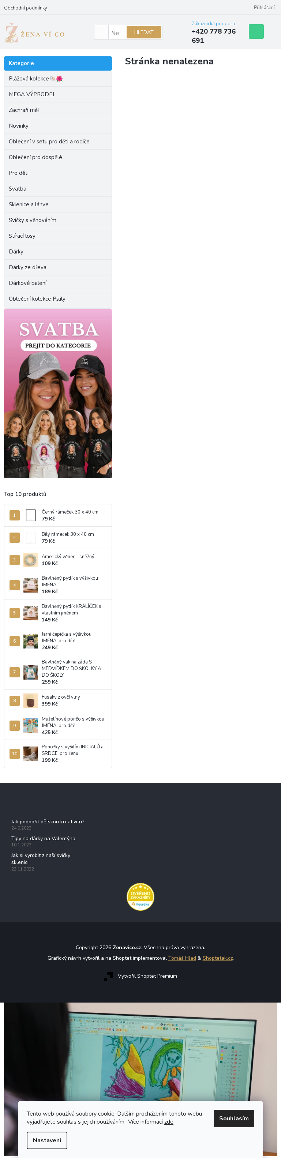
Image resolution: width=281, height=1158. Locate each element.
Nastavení (47, 1140)
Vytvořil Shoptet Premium (147, 976)
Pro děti (19, 173)
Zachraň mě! (24, 110)
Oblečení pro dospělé (35, 157)
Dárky (16, 251)
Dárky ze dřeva (27, 267)
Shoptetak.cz (218, 958)
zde (168, 1122)
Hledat (144, 32)
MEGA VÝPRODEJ (31, 94)
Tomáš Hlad (182, 958)
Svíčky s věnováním (32, 220)
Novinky (19, 125)
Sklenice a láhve (29, 204)
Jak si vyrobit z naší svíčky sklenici (40, 859)
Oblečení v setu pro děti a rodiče (49, 141)
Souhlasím (234, 1118)
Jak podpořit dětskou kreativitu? (47, 821)
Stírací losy (22, 236)
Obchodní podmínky (25, 8)
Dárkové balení (27, 283)
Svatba (17, 188)
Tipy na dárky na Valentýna (43, 838)
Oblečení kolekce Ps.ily (37, 298)
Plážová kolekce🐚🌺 (36, 78)
